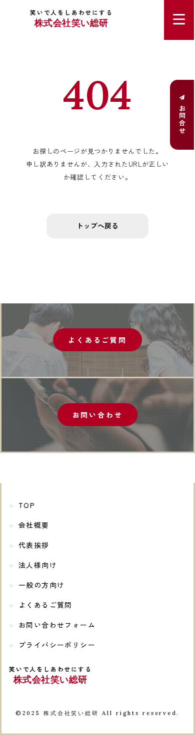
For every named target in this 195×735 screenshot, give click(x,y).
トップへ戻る (97, 226)
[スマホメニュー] (179, 20)
